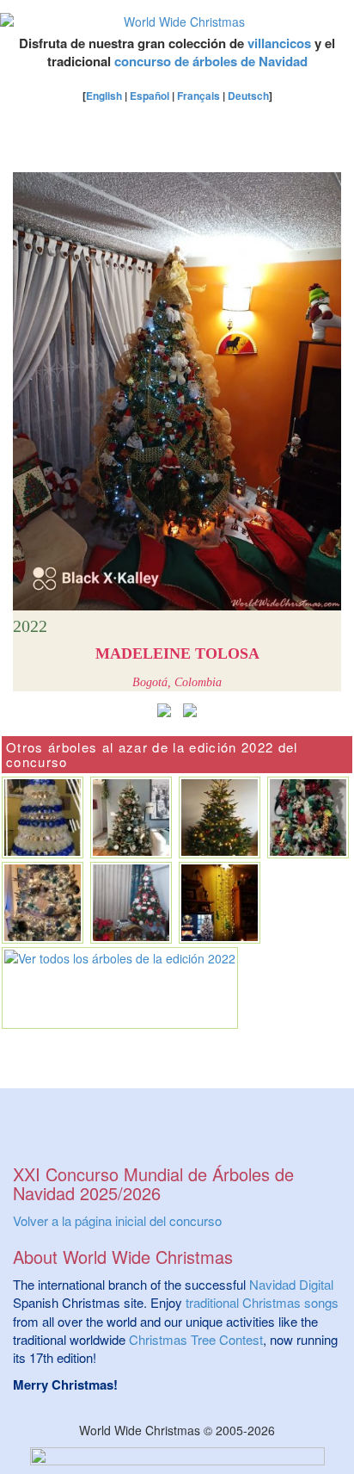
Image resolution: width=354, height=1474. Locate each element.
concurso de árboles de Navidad (211, 61)
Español (149, 95)
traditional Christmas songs (262, 1302)
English (104, 95)
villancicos (279, 43)
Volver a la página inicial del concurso (117, 1220)
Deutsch (248, 95)
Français (198, 95)
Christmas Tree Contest (196, 1339)
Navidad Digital (291, 1284)
